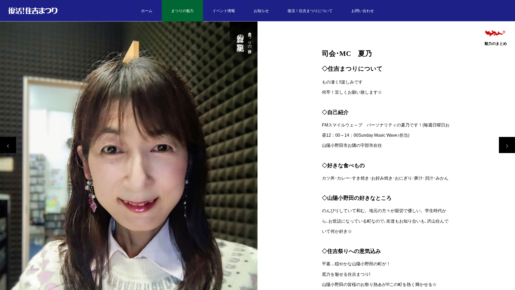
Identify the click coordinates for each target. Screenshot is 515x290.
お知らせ (261, 11)
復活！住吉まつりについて (310, 11)
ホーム (146, 11)
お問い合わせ (362, 11)
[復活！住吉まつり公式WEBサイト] (33, 11)
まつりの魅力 (182, 11)
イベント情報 (223, 11)
